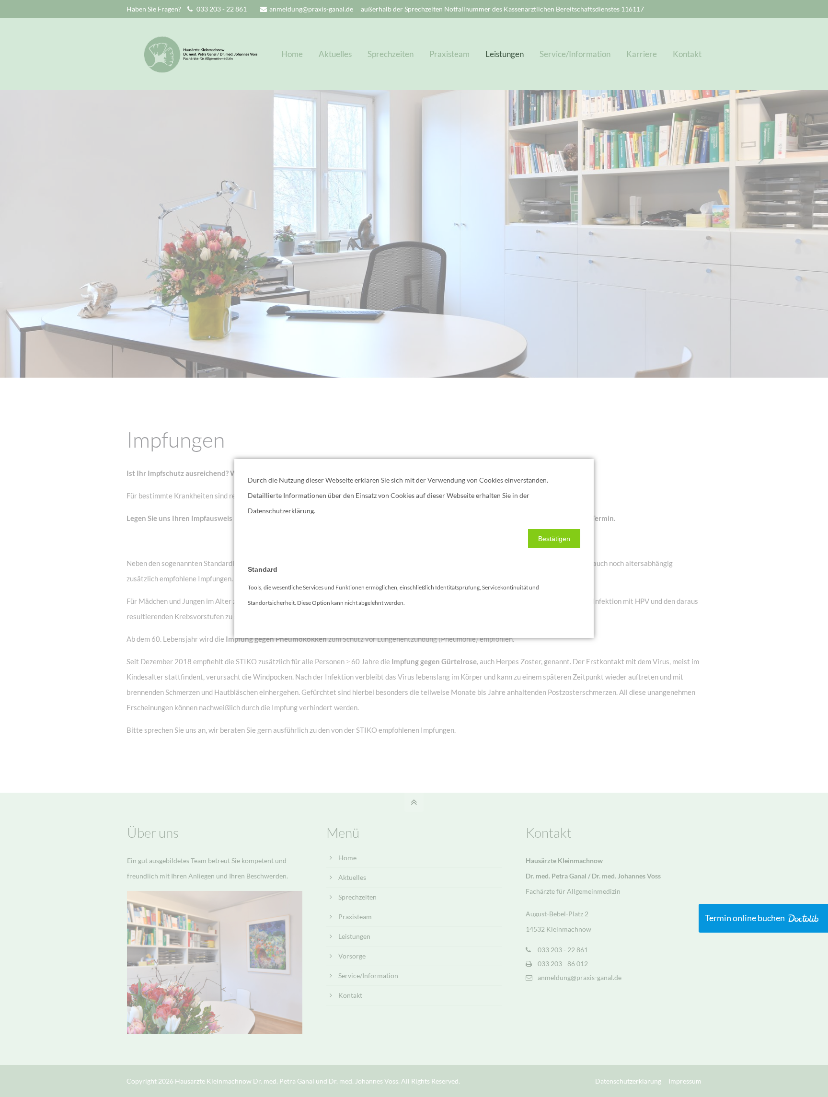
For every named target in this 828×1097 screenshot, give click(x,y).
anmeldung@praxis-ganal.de (311, 9)
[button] (554, 538)
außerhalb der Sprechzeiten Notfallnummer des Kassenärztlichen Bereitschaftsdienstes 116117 (502, 9)
